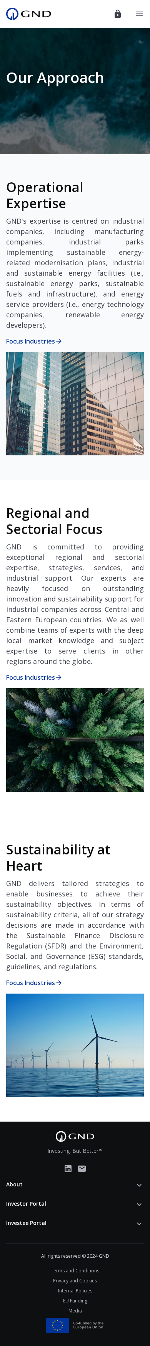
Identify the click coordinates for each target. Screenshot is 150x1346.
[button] (75, 1185)
